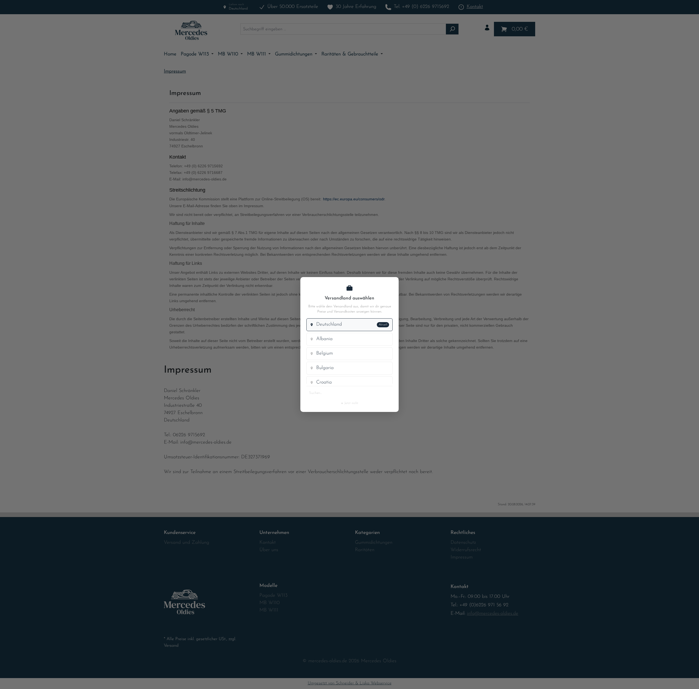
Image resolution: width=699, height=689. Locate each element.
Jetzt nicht (349, 402)
